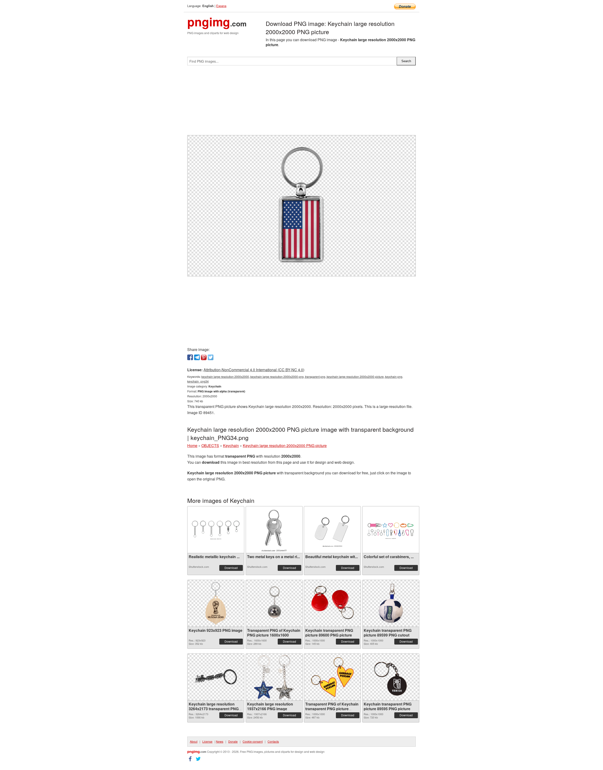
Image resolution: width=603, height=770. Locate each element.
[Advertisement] (301, 102)
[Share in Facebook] (190, 357)
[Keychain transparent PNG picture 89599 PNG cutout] (390, 603)
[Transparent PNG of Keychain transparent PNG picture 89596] (332, 677)
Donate (233, 741)
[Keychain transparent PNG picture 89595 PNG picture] (390, 677)
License (207, 741)
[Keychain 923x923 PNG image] (215, 603)
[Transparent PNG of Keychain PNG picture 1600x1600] (274, 603)
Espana (221, 6)
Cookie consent (253, 741)
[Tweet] (210, 357)
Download (231, 568)
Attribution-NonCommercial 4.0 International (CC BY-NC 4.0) (254, 369)
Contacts (273, 741)
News (219, 741)
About (193, 741)
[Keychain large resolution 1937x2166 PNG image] (274, 677)
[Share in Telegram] (197, 357)
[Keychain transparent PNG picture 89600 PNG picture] (332, 603)
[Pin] (204, 357)
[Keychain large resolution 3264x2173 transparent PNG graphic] (215, 677)
